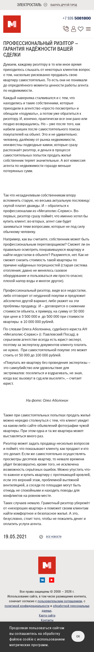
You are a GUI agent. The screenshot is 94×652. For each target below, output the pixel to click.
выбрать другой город (63, 5)
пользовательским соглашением (60, 601)
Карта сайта (47, 615)
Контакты (47, 620)
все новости (53, 537)
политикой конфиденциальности (27, 606)
